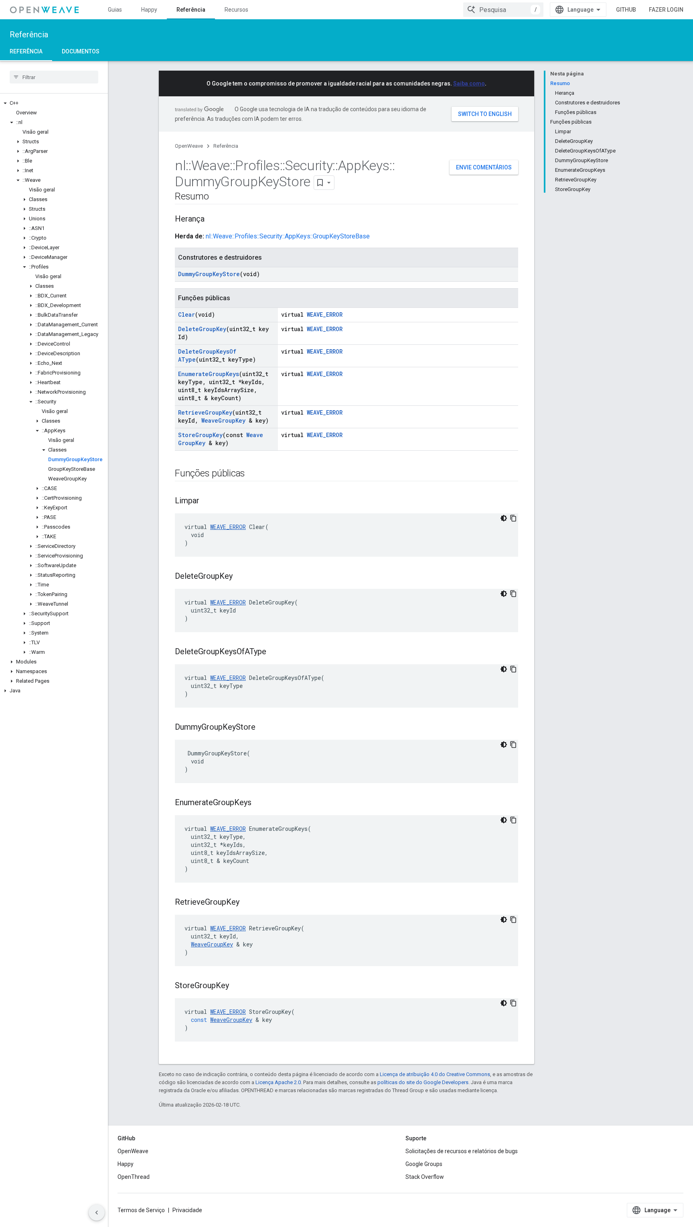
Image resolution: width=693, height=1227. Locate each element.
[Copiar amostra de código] (513, 518)
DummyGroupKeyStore (209, 274)
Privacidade (187, 1210)
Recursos (236, 9)
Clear (186, 314)
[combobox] (503, 9)
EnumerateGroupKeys (208, 374)
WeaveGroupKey (223, 420)
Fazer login (666, 9)
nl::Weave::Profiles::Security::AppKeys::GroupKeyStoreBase (288, 236)
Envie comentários (484, 167)
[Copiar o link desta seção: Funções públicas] (253, 474)
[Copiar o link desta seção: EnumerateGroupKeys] (259, 803)
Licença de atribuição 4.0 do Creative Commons (435, 1074)
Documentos (80, 51)
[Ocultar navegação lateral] (97, 1213)
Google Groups (423, 1164)
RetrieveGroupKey (205, 412)
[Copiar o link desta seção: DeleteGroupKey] (241, 577)
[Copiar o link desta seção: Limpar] (207, 501)
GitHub (626, 9)
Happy (149, 9)
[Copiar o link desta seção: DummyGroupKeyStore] (263, 728)
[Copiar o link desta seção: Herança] (213, 219)
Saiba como (469, 83)
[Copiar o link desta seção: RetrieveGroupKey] (247, 903)
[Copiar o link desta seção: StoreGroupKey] (237, 986)
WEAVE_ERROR (324, 314)
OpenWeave (189, 146)
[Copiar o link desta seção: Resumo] (217, 197)
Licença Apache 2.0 (278, 1082)
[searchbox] (54, 77)
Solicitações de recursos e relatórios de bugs (461, 1151)
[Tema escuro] (504, 518)
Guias (115, 9)
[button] (54, 103)
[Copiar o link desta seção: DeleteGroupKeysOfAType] (274, 652)
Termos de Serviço (141, 1210)
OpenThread (134, 1177)
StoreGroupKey (200, 435)
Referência (190, 9)
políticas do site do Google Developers (422, 1082)
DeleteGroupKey (202, 329)
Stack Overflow (424, 1177)
